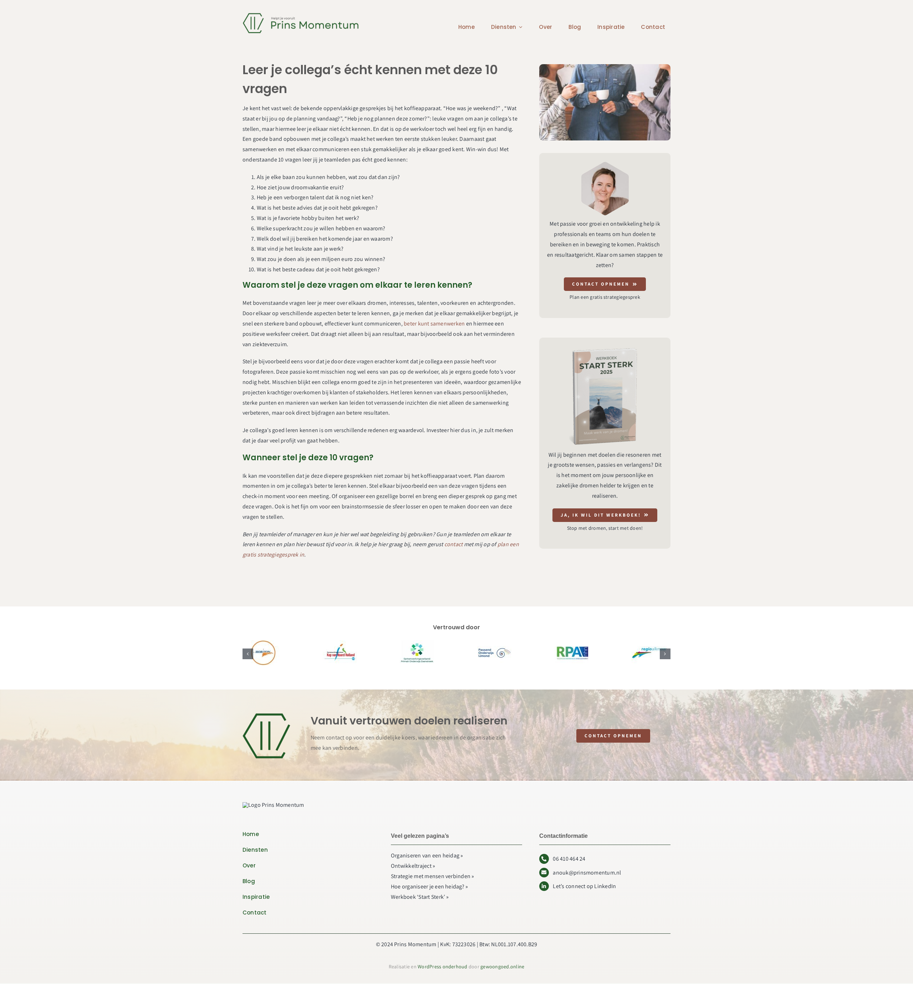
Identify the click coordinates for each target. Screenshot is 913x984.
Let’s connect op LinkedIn (584, 886)
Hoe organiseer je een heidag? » (429, 886)
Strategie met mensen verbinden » (432, 876)
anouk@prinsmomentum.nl (587, 872)
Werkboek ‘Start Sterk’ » (420, 897)
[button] (248, 654)
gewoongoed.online (502, 966)
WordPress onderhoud (443, 966)
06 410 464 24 (569, 858)
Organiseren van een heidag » (427, 855)
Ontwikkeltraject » (413, 866)
